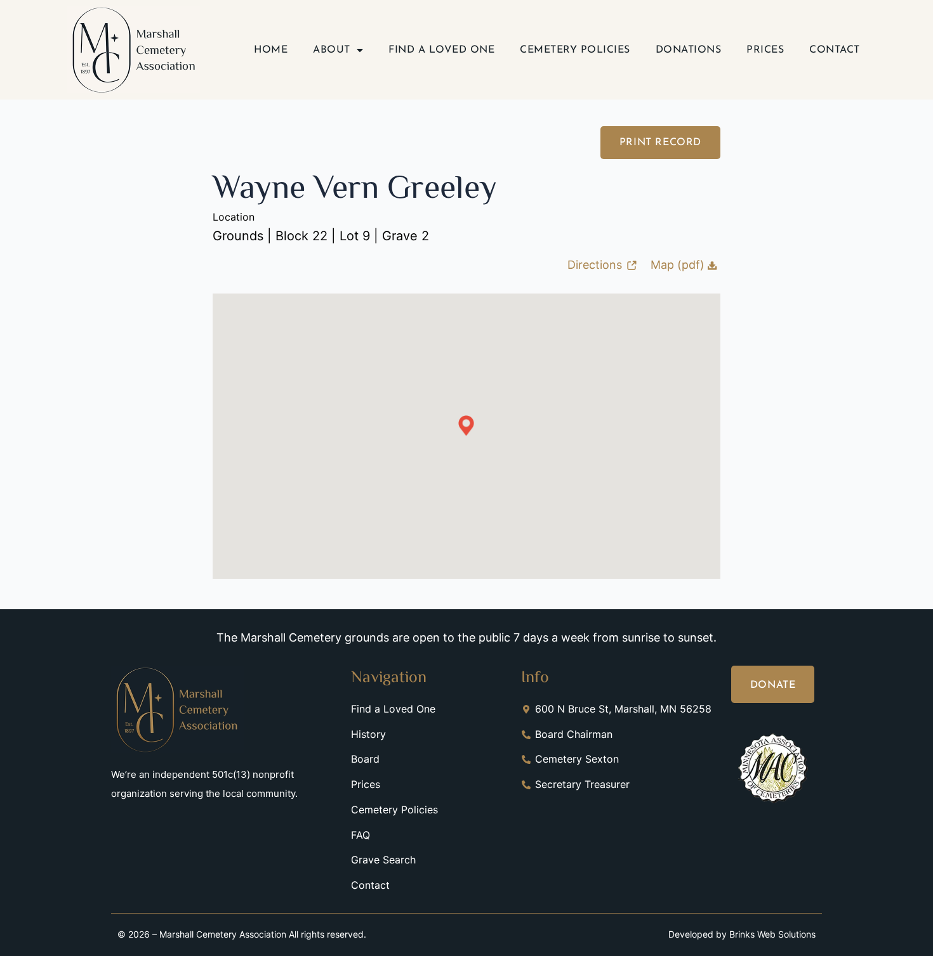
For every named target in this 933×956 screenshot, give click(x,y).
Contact (834, 50)
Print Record (660, 143)
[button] (466, 425)
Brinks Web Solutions (772, 934)
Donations (689, 50)
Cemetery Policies (575, 50)
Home (271, 50)
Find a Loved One (441, 50)
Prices (765, 50)
